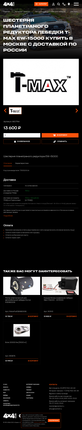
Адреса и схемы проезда (58, 393)
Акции (28, 395)
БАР (4, 392)
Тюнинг (29, 390)
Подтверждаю (54, 420)
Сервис (28, 387)
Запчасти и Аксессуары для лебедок (50, 12)
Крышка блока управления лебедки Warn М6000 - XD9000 (58, 299)
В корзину (33, 316)
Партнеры (29, 398)
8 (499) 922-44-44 (67, 388)
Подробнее (8, 216)
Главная (6, 12)
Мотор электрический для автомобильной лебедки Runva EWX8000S (18, 300)
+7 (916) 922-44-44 (71, 391)
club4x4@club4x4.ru (56, 406)
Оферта (6, 401)
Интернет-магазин (22, 12)
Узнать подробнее (39, 422)
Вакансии (6, 398)
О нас (5, 384)
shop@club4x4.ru (55, 409)
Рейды (5, 395)
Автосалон (30, 392)
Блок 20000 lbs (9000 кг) (15, 342)
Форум (5, 387)
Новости (6, 390)
